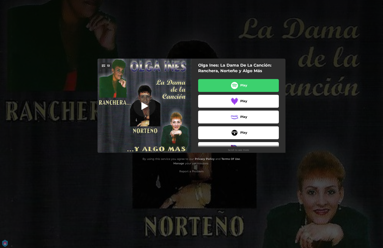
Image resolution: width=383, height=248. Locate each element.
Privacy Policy (205, 159)
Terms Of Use (230, 159)
